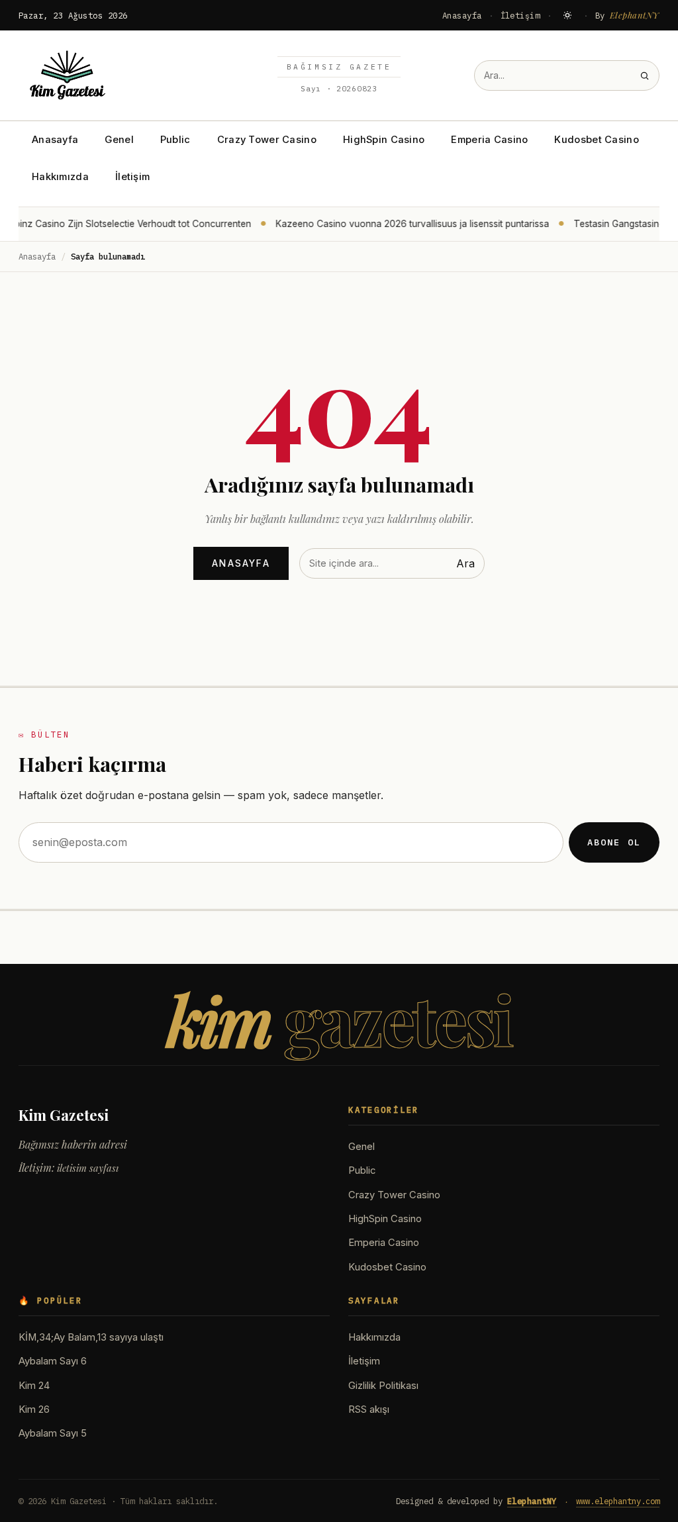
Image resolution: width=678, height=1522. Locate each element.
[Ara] (644, 76)
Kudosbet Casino (596, 140)
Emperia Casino (489, 140)
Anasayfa (462, 15)
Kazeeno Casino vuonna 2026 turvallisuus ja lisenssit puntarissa (403, 223)
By (627, 15)
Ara (465, 563)
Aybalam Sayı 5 (53, 1433)
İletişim (520, 15)
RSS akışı (368, 1409)
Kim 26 (34, 1409)
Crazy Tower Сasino (266, 140)
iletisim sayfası (88, 1167)
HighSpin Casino (383, 140)
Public (175, 140)
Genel (119, 140)
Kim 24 (34, 1386)
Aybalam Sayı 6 (53, 1361)
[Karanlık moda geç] (567, 15)
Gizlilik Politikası (383, 1386)
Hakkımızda (60, 177)
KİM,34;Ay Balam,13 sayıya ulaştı (91, 1337)
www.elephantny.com (617, 1501)
